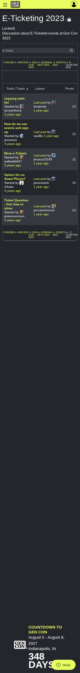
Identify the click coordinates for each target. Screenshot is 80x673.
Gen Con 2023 (32, 65)
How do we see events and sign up (16, 128)
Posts (69, 88)
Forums (9, 62)
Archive (23, 62)
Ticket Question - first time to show (16, 204)
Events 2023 (59, 63)
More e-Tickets (15, 153)
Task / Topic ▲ (18, 88)
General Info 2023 (44, 63)
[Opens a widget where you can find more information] (63, 665)
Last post (40, 102)
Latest (40, 88)
